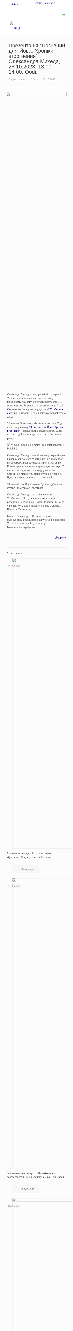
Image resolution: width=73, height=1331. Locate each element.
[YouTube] (40, 8)
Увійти (14, 4)
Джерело (60, 537)
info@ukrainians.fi (45, 3)
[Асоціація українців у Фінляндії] (36, 28)
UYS (32, 79)
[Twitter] (33, 8)
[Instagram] (53, 8)
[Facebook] (27, 8)
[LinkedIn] (46, 8)
